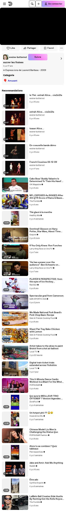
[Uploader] (38, 4)
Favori (50, 48)
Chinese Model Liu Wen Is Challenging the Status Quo (43, 430)
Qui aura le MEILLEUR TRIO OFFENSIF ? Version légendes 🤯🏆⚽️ (46, 397)
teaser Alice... (36, 128)
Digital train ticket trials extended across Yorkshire (43, 364)
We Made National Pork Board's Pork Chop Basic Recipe (45, 313)
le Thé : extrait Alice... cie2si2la (45, 95)
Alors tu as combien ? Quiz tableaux (43, 447)
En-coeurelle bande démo (42, 145)
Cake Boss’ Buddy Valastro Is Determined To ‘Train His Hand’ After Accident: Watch (45, 180)
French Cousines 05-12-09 (43, 162)
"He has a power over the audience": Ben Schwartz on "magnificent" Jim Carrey (43, 263)
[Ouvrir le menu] (4, 4)
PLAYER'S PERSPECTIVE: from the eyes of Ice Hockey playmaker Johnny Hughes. (45, 280)
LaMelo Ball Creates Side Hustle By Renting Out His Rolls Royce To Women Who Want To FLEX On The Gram (46, 497)
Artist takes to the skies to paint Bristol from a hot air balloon (46, 347)
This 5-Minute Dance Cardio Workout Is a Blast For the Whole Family (46, 380)
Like (12, 48)
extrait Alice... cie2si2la (41, 112)
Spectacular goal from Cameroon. (46, 296)
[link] (15, 57)
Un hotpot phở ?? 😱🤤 (41, 413)
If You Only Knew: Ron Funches (45, 245)
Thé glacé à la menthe (40, 212)
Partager (31, 48)
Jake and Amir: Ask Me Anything (46, 463)
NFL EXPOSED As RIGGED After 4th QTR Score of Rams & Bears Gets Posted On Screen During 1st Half (46, 196)
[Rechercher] (32, 4)
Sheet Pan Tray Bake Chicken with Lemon (44, 330)
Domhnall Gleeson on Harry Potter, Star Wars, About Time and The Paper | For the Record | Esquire (45, 230)
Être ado (33, 479)
